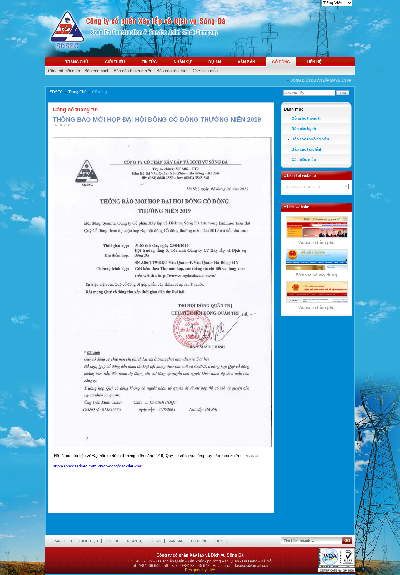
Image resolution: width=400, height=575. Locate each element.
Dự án (214, 62)
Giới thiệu (115, 62)
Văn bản (246, 62)
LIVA (211, 570)
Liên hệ (314, 62)
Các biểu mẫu (205, 70)
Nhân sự (183, 62)
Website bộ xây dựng (316, 275)
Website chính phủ (316, 242)
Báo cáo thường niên (133, 70)
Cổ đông (281, 62)
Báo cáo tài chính (172, 70)
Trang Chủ (77, 92)
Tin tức (149, 62)
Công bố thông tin (64, 70)
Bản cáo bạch (96, 70)
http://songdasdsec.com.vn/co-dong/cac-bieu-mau (98, 466)
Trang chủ (76, 62)
